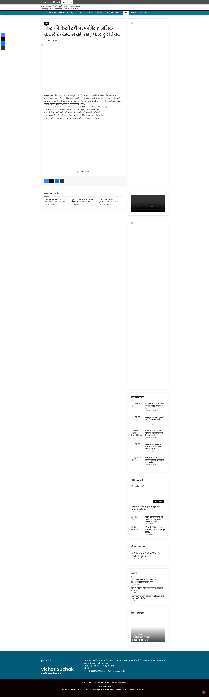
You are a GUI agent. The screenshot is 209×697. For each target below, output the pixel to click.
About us (66, 689)
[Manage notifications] (204, 692)
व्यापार (118, 13)
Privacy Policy (77, 689)
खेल (125, 13)
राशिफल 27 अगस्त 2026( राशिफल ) (141, 638)
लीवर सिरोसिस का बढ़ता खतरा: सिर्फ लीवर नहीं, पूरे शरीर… (155, 529)
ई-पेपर (147, 13)
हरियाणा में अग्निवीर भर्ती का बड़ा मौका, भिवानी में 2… (154, 406)
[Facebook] (46, 181)
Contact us (142, 689)
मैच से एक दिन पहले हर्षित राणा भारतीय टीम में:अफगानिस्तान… (55, 201)
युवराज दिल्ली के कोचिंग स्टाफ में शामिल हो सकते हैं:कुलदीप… (82, 201)
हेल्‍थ (140, 13)
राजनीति (89, 13)
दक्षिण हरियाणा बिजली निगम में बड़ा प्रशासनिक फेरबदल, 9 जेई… (154, 433)
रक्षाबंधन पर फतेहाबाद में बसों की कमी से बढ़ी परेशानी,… (154, 419)
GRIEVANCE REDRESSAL (126, 689)
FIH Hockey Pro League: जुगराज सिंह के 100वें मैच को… (109, 201)
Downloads (110, 689)
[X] (51, 181)
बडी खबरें (52, 13)
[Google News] (83, 172)
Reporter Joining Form (94, 689)
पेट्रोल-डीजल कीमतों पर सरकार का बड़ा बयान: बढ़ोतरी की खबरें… (154, 519)
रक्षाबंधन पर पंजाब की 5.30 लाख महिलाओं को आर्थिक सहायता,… (153, 446)
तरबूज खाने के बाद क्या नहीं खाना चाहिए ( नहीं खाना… (146, 508)
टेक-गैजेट (109, 13)
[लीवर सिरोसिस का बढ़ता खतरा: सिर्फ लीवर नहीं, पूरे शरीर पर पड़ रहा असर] (137, 530)
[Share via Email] (62, 181)
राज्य (79, 13)
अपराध (133, 13)
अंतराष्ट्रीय (71, 13)
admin (48, 41)
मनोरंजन (98, 13)
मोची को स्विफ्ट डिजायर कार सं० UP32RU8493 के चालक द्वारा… (143, 581)
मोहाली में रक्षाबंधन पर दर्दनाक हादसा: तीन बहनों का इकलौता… (154, 460)
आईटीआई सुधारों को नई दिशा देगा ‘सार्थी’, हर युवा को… (146, 555)
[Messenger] (57, 181)
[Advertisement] (83, 143)
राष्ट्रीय (61, 13)
